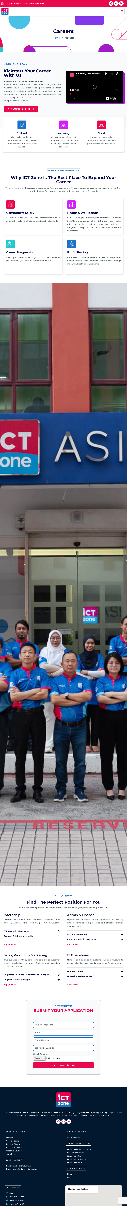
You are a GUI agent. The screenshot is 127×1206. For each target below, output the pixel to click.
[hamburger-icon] (122, 11)
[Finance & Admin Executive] (122, 939)
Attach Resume (40, 1054)
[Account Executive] (122, 934)
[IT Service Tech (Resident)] (122, 976)
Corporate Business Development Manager (26, 975)
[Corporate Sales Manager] (58, 979)
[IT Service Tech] (122, 971)
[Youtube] (116, 3)
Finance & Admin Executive (81, 939)
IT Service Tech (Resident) (80, 976)
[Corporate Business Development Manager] (58, 975)
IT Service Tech (75, 971)
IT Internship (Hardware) (16, 931)
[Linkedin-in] (121, 3)
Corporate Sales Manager (17, 979)
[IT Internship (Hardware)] (58, 931)
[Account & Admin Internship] (58, 936)
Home (56, 37)
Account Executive (77, 934)
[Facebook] (111, 3)
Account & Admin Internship (18, 936)
